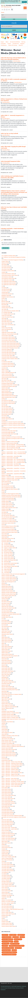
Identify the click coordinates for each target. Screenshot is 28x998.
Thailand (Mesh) (5, 853)
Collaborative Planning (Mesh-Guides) (9, 334)
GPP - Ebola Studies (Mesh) (7, 546)
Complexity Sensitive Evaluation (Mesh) (9, 358)
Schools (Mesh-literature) (6, 792)
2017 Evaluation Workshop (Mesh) (8, 255)
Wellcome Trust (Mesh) (6, 900)
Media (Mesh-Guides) (6, 660)
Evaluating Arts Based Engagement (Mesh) (10, 493)
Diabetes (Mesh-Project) (6, 389)
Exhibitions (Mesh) (5, 509)
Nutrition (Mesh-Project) (6, 703)
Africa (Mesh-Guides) (6, 266)
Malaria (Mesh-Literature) (6, 640)
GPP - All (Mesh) (5, 543)
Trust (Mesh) (4, 873)
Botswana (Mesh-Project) (7, 303)
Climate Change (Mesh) (6, 327)
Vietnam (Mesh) (5, 892)
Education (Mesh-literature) (7, 418)
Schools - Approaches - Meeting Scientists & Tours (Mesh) (13, 775)
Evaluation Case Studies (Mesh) (8, 499)
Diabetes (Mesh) (5, 388)
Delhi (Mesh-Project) (6, 380)
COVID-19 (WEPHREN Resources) (8, 372)
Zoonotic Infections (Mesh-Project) (8, 926)
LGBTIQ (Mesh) (4, 629)
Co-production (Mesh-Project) (7, 366)
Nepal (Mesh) (4, 691)
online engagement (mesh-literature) (9, 706)
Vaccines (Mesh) (5, 889)
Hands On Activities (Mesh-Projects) (9, 580)
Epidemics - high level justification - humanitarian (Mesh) (13, 446)
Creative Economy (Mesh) (7, 374)
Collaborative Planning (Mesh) (8, 332)
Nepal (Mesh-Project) (6, 692)
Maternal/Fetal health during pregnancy (10, 655)
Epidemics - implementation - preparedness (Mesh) (12, 473)
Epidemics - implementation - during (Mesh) (11, 456)
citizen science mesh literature (8, 324)
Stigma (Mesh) (4, 841)
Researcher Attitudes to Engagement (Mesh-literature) (12, 746)
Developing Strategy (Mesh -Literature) (9, 384)
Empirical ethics (5, 429)
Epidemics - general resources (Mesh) (9, 443)
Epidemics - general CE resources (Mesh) (10, 441)
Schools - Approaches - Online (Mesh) (9, 778)
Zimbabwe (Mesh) (5, 921)
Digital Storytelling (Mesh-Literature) (9, 395)
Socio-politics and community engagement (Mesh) (12, 815)
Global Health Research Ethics (7, 538)
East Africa (4, 405)
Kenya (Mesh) (4, 620)
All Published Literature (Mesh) (8, 270)
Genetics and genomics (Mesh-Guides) (9, 530)
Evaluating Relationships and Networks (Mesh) (11, 496)
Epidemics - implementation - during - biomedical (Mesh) (13, 449)
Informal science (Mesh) (6, 609)
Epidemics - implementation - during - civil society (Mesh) (13, 452)
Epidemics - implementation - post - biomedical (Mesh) (13, 459)
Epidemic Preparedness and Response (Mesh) (11, 437)
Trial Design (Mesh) (5, 867)
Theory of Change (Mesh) (7, 858)
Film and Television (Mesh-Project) (8, 516)
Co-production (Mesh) (6, 361)
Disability (3, 398)
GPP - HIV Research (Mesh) (7, 552)
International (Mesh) (6, 611)
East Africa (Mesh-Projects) (7, 412)
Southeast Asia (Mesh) (6, 832)
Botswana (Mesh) (5, 301)
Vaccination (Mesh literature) (7, 883)
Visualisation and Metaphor (7, 895)
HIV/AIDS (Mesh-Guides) (6, 586)
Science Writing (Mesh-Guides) (8, 801)
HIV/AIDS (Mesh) (5, 584)
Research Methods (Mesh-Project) (8, 755)
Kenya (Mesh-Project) (6, 623)
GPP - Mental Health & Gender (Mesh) (9, 563)
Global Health (4, 537)
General (3, 524)
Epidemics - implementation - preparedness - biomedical (13, 465)
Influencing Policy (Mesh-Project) (8, 608)
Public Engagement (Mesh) (7, 732)
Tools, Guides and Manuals (7, 859)
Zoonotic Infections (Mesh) (7, 924)
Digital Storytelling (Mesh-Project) (8, 397)
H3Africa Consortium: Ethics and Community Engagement (13, 574)
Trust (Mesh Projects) (6, 878)
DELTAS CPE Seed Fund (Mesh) (8, 381)
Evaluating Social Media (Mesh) (8, 498)
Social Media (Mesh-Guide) (7, 810)
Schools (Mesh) (5, 787)
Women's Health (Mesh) (6, 912)
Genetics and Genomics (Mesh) (8, 529)
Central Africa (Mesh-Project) (7, 317)
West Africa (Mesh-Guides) (7, 906)
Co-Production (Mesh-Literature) (8, 364)
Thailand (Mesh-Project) (6, 855)
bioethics (3, 298)
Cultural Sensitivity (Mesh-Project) (8, 377)
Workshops (4, 917)
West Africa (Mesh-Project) (7, 907)
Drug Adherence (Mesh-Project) (8, 403)
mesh (14, 23)
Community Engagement (7, 349)
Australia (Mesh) (5, 292)
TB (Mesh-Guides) (5, 850)
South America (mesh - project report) (9, 829)
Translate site (16, 43)
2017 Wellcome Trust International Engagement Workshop (13, 257)
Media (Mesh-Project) (6, 663)
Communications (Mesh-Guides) (8, 337)
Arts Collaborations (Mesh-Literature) (9, 283)
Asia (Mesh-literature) (6, 289)
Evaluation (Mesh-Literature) (7, 504)
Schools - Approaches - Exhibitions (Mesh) (10, 769)
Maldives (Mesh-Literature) (7, 654)
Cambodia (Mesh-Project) (7, 307)
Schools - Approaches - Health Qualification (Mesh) (12, 772)
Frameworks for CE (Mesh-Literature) (9, 521)
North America (4, 700)
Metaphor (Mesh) (5, 675)
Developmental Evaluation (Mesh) (8, 386)
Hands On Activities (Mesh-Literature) (9, 578)
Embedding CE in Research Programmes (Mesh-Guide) (12, 423)
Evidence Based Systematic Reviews (9, 507)
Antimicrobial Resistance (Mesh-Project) (9, 275)
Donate (2, 12)
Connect (3, 360)
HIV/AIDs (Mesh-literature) (7, 587)
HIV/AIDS (3, 583)
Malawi (3, 643)
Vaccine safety (4, 887)
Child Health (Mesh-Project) (7, 321)
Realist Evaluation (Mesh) (7, 740)
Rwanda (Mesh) (5, 758)
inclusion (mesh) (5, 598)
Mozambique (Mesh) (6, 683)
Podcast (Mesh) (5, 729)
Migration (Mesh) (5, 678)
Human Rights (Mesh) (6, 597)
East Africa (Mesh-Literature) (7, 409)
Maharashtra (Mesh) (5, 632)
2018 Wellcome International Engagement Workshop (12, 259)
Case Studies (4, 309)
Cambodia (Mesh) (5, 306)
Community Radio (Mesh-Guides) (8, 352)
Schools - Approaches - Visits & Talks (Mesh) (10, 786)
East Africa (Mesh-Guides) (7, 408)
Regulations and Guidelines (7, 743)
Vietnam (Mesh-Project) (6, 893)
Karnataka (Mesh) (5, 615)
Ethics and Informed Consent (7, 486)
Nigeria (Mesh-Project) (6, 699)
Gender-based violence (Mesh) (8, 523)
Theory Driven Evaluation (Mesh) (8, 856)
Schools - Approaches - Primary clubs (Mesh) (10, 780)
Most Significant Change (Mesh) (8, 682)
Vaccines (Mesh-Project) (6, 890)
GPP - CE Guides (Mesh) (6, 544)
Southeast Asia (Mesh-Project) (8, 835)
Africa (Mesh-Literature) (6, 267)
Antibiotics (4, 272)
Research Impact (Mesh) (6, 748)
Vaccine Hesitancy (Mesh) (7, 884)
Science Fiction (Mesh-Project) (8, 798)
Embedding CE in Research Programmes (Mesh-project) (13, 427)
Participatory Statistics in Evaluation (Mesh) (10, 717)
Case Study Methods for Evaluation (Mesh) (10, 310)
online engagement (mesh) (7, 705)
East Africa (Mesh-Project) (7, 411)
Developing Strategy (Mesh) (7, 383)
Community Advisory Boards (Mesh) (9, 341)
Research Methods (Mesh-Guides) (8, 752)
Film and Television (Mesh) (7, 515)
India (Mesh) (4, 600)
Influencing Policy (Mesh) (7, 606)
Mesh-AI (21, 45)
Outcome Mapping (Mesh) (7, 708)
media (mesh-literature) (6, 662)
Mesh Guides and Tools (6, 672)
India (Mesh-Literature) (6, 601)
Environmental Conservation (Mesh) (9, 430)
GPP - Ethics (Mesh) (5, 549)
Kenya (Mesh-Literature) (6, 621)
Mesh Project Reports (6, 674)
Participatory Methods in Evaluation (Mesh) (10, 712)
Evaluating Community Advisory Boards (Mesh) (11, 495)
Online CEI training (12, 45)
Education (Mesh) (5, 417)
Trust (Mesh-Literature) (6, 876)
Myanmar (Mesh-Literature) (7, 686)
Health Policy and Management (8, 581)
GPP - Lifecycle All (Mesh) (7, 555)
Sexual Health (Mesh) (6, 804)
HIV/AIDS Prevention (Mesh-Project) (9, 594)
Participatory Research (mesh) (8, 714)
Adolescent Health (5, 263)
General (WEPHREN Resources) (8, 527)
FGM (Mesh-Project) (5, 513)
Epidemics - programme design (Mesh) (9, 479)
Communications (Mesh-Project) (8, 340)
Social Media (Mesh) (6, 809)
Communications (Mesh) (6, 335)
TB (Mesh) (4, 849)
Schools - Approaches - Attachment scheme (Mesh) (12, 763)
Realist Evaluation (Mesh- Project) (8, 741)
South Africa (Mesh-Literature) (8, 822)
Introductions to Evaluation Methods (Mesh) (10, 614)
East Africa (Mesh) (5, 406)
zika (2, 918)
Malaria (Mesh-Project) (6, 641)
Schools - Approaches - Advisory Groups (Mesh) (11, 761)
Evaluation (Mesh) (5, 501)
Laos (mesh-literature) (6, 626)
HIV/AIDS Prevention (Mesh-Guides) (9, 592)
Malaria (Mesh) (4, 637)
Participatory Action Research (7, 711)
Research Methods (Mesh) (7, 751)
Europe (3, 492)
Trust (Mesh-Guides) (6, 875)
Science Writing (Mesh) (6, 800)
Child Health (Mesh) (5, 320)
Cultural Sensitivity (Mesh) (7, 375)
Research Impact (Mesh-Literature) (8, 749)
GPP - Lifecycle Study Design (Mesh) (9, 560)
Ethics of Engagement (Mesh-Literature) (9, 489)
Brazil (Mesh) (4, 304)
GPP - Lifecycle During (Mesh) (8, 558)
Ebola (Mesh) (4, 415)
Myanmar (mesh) (5, 685)
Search (14, 30)
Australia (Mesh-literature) (7, 293)
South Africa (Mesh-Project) (7, 824)
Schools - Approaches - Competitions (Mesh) (10, 766)
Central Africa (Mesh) (6, 315)
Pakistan (3, 709)
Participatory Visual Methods (7, 721)
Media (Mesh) (4, 658)
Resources (4, 757)
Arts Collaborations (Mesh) (7, 280)
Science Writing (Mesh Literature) (8, 803)
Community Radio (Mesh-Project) (8, 354)
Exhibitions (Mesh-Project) (7, 510)
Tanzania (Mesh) (5, 846)
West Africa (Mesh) (5, 904)
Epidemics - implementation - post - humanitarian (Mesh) (13, 462)
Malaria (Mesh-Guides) (6, 638)
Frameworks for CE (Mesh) (7, 518)
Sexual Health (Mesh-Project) (7, 806)
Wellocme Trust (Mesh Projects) (8, 901)
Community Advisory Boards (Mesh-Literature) (11, 344)
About (7, 41)
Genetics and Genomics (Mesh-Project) (9, 532)
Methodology (4, 677)
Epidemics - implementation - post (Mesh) (10, 464)
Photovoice (4, 726)
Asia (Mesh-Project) (5, 290)
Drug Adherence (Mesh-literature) (8, 401)
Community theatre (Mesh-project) (9, 357)
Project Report (4, 731)
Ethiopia (3, 490)
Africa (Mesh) (4, 264)
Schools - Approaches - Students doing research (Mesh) (13, 783)
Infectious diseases (5, 604)
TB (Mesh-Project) (5, 852)
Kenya (3, 618)
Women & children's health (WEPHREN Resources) (12, 909)
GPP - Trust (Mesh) (5, 572)
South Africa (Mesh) (5, 819)
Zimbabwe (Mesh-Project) (7, 923)
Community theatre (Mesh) (7, 355)
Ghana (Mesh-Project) (6, 535)
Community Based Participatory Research (10, 347)
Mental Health (4, 666)
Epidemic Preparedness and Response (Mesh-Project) (12, 438)
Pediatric (3, 724)
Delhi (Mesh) (4, 378)
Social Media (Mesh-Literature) (8, 812)
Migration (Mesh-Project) (6, 680)
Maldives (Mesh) (5, 652)
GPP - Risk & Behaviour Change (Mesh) (9, 566)
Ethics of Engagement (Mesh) (7, 487)
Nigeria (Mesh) (4, 697)
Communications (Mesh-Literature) (8, 338)
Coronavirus (4, 368)
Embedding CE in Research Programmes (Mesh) (11, 421)
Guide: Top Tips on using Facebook (9, 133)
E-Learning (4, 420)
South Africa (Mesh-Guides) (7, 821)
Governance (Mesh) (5, 540)
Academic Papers (5, 261)
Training (3, 861)
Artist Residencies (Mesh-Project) (8, 278)
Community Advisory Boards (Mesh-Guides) (10, 343)
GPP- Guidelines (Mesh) (6, 550)
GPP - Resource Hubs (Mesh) (7, 564)
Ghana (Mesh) (4, 533)
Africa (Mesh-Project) (6, 269)
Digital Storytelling (5, 391)
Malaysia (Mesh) (5, 649)
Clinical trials (4, 330)
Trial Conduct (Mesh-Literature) (8, 866)
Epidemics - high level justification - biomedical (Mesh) (13, 444)
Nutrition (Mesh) (5, 702)
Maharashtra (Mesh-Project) (7, 634)
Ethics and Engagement (6, 483)
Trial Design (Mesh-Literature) (7, 870)
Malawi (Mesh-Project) (6, 648)
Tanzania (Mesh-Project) (6, 847)
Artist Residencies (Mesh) (7, 276)
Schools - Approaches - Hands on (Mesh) (10, 771)
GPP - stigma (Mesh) (6, 569)
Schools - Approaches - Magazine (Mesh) (10, 774)
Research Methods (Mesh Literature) (9, 754)
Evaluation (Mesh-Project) (7, 506)
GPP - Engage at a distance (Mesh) (9, 547)
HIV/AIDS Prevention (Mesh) (7, 591)
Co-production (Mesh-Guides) (7, 363)
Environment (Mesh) (6, 435)
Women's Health (5, 910)
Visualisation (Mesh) (6, 896)
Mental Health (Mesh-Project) (7, 671)
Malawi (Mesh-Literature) (6, 646)
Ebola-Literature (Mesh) (6, 414)
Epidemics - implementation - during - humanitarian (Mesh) (14, 453)
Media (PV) (4, 665)
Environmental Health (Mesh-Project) (9, 433)
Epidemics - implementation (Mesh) (9, 457)
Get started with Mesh (15, 41)
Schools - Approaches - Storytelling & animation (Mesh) (13, 781)
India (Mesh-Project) (6, 603)
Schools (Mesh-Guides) (6, 789)
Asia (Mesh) (4, 287)
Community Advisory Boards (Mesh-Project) (10, 346)
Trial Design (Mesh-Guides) (7, 869)
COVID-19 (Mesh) (5, 371)
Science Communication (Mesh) (8, 795)
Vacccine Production (6, 880)
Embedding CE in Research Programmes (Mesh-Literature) (13, 425)
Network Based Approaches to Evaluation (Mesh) (11, 694)
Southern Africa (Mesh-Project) (8, 839)
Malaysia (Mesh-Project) (6, 651)
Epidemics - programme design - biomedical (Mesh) (12, 476)
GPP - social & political (6, 567)
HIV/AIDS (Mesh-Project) (6, 589)
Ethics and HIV (4, 484)
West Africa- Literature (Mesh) (8, 903)
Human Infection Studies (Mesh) (8, 595)
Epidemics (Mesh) (5, 475)
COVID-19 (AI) (4, 369)
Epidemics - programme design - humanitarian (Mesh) (13, 478)
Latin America (4, 628)
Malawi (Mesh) (4, 645)
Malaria (3, 635)
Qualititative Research (6, 737)
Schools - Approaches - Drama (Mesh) (9, 768)
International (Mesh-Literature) (8, 612)
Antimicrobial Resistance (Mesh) (8, 273)
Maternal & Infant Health (6, 657)
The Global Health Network (11, 5)
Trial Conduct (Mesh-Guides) (7, 864)
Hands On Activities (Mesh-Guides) (8, 577)
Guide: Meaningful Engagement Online (10, 161)
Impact (2, 41)
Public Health (4, 734)
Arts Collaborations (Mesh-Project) (8, 284)
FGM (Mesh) (4, 512)
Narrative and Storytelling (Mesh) (8, 688)
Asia (2, 286)
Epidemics (4, 440)
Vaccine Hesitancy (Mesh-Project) (8, 886)
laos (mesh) (4, 624)
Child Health (4, 318)
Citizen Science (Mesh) (6, 323)
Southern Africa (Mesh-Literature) (8, 838)
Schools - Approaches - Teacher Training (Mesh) (11, 784)
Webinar (3, 898)
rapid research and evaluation (8, 738)
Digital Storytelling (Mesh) (7, 392)
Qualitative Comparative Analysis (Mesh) (10, 735)
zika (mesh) (4, 920)
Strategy (3, 844)
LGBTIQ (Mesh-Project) (6, 631)
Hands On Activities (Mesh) (7, 575)
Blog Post (3, 300)
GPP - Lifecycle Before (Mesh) (8, 557)
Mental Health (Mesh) (6, 668)
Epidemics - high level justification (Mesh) (10, 447)
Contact (9, 43)
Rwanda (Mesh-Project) (6, 760)
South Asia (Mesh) (5, 830)
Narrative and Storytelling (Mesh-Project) (10, 689)
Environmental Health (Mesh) (7, 432)
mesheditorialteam (16, 61)
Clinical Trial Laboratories (6, 329)
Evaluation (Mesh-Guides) (7, 503)
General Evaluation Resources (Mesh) (9, 526)
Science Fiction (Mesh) (6, 797)
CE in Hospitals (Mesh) (6, 312)
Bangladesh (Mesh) (5, 295)
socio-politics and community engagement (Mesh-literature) (14, 817)
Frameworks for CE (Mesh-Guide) (8, 520)
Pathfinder (4, 723)
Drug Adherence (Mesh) (6, 400)
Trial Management (5, 872)
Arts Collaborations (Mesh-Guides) (8, 281)
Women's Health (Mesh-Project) (8, 913)
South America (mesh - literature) (8, 827)
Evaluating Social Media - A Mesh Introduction (12, 228)
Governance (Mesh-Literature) (7, 541)
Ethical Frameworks (5, 481)
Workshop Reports (5, 915)
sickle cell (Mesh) (5, 807)
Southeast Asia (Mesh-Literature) (8, 833)
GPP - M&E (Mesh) (5, 561)
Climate (3, 326)
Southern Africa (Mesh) (6, 836)
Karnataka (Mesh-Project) (7, 617)
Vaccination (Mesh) (5, 881)
